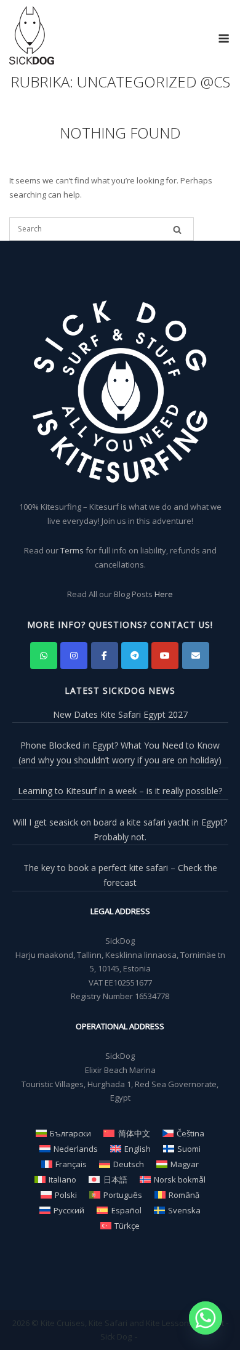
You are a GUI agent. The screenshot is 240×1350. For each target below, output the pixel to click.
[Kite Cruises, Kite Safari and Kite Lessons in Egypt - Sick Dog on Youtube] (164, 655)
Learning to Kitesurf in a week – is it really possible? (120, 791)
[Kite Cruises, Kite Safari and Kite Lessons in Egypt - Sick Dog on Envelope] (195, 655)
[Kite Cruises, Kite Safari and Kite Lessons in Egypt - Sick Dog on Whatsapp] (43, 655)
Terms (72, 550)
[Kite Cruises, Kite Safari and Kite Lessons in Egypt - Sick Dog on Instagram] (73, 655)
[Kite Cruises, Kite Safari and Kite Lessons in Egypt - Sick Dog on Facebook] (104, 655)
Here (163, 594)
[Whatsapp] (205, 1318)
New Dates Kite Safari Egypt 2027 (120, 714)
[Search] (177, 229)
